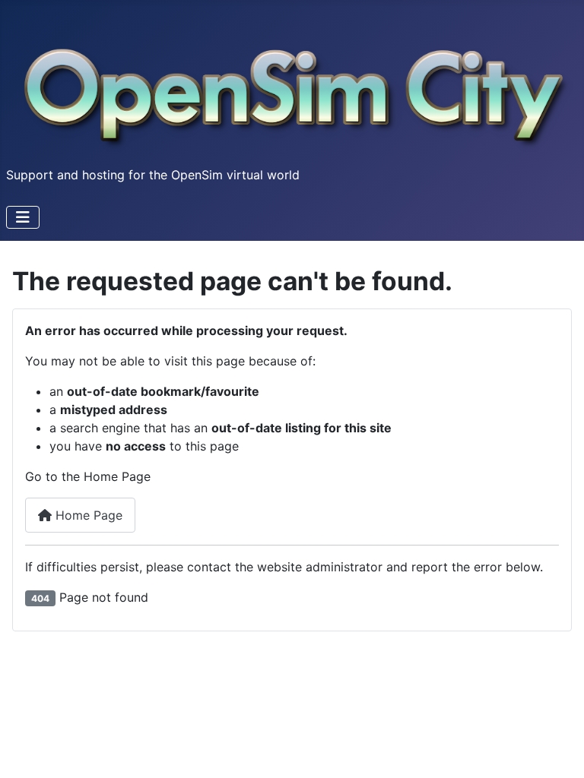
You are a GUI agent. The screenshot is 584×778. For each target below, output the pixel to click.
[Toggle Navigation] (23, 217)
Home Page (87, 515)
